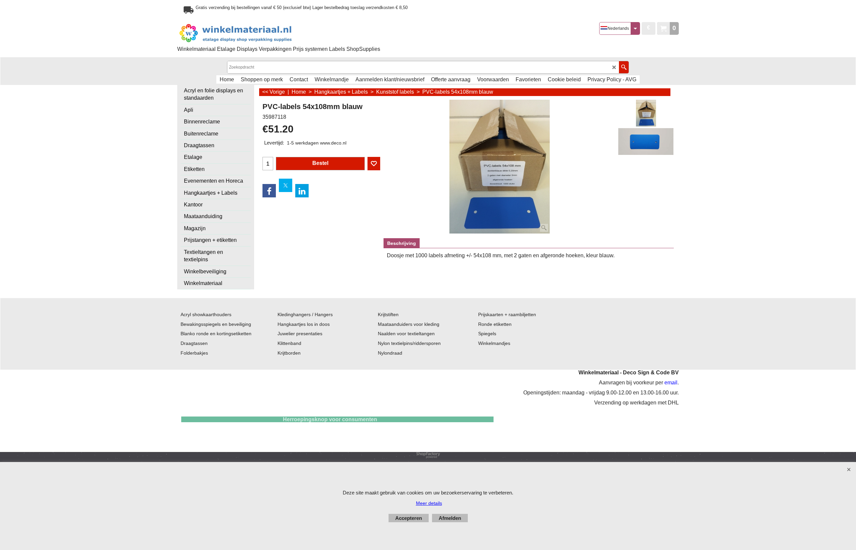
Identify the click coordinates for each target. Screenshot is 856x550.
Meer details (429, 503)
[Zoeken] (624, 67)
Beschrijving (401, 243)
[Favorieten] (373, 163)
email (670, 382)
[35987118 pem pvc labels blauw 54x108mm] (645, 141)
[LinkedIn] (302, 190)
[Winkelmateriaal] (252, 33)
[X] (285, 185)
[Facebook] (269, 190)
